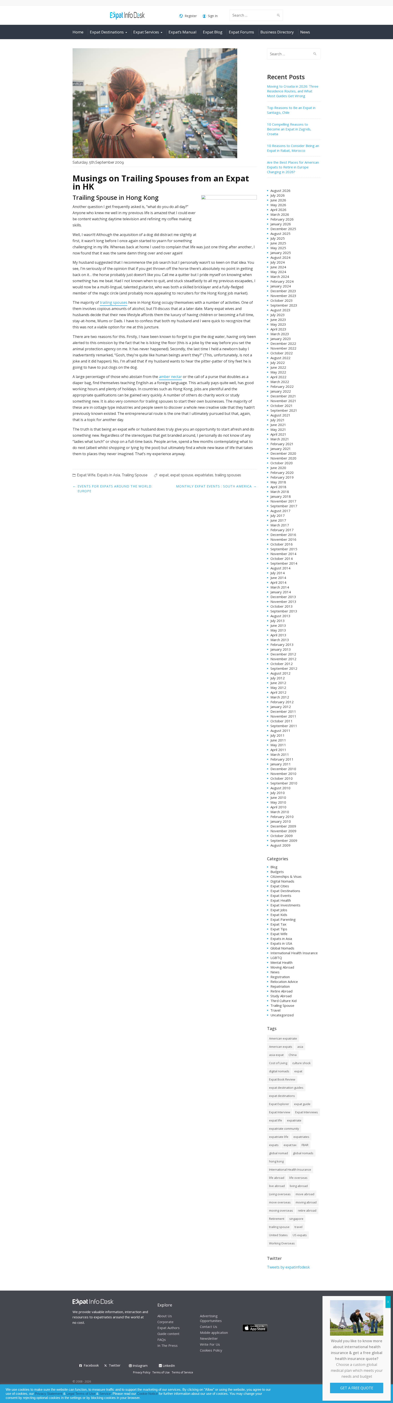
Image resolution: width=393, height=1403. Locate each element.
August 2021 (280, 415)
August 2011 (280, 730)
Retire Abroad (281, 991)
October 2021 (281, 405)
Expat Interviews (306, 1112)
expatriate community (284, 1128)
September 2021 (283, 410)
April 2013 (278, 635)
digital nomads (279, 1071)
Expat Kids (278, 914)
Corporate (165, 1321)
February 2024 (282, 281)
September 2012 (283, 668)
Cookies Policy (211, 1350)
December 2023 (283, 291)
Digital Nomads (282, 881)
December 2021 (283, 396)
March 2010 (279, 811)
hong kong (276, 1161)
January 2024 (280, 286)
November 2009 (283, 831)
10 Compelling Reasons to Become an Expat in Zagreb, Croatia (289, 129)
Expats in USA (281, 943)
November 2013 (283, 601)
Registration (280, 976)
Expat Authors (168, 1327)
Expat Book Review (282, 1079)
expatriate (294, 1120)
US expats (300, 1235)
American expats (280, 1047)
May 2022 (278, 372)
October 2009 (281, 835)
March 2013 (279, 639)
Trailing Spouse (134, 475)
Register (191, 16)
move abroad (305, 1194)
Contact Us (208, 1326)
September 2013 (283, 611)
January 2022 (280, 391)
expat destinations (282, 1096)
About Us (164, 1316)
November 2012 (283, 659)
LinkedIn (168, 1365)
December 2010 (283, 768)
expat (164, 475)
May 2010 (278, 802)
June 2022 (278, 367)
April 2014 (278, 582)
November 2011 (283, 716)
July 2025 (277, 238)
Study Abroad (281, 996)
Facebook (91, 1365)
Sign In (213, 16)
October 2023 (281, 300)
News (305, 32)
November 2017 (283, 501)
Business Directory (277, 32)
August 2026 (280, 190)
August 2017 (280, 510)
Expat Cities (279, 886)
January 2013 (280, 649)
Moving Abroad (282, 967)
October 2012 (281, 663)
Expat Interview (279, 1112)
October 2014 (281, 558)
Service (105, 1393)
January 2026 (280, 224)
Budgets (277, 871)
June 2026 (278, 200)
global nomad (278, 1153)
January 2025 (280, 252)
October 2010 (281, 778)
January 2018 (280, 496)
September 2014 (283, 563)
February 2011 (282, 759)
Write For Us (210, 1344)
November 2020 (283, 458)
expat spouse (181, 475)
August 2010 (280, 788)
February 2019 (282, 477)
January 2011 (280, 764)
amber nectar (170, 376)
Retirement (276, 1219)
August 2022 (280, 357)
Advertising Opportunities (211, 1318)
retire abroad (307, 1210)
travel (298, 1227)
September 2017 (283, 506)
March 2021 (279, 439)
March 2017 (279, 525)
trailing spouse (279, 1227)
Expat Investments (285, 905)
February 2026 (282, 219)
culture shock (301, 1063)
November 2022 (283, 348)
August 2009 (280, 845)
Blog (273, 867)
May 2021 (278, 429)
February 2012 (282, 702)
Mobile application (214, 1332)
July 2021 (277, 420)
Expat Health (280, 900)
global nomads (303, 1153)
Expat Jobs (278, 910)
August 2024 (280, 257)
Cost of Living (278, 1063)
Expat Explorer (279, 1104)
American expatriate (283, 1038)
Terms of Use (161, 1372)
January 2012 (280, 706)
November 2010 (283, 773)
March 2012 (279, 697)
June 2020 (278, 467)
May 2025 (278, 248)
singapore (296, 1219)
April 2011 (278, 749)
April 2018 (278, 487)
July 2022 (277, 362)
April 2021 (278, 434)
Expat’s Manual (182, 32)
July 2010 (277, 792)
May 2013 (278, 630)
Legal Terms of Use (80, 1393)
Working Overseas (282, 1243)
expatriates (204, 475)
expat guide (302, 1104)
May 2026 (278, 205)
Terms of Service (182, 1372)
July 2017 (277, 515)
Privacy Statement (48, 1393)
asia (300, 1047)
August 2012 (280, 673)
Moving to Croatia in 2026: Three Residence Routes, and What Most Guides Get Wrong (292, 91)
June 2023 (278, 319)
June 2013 (278, 625)
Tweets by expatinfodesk (288, 1267)
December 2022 (283, 343)
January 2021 (280, 448)
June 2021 (278, 424)
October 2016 (281, 544)
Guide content (168, 1333)
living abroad (299, 1186)
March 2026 (279, 214)
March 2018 (279, 491)
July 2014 (277, 573)
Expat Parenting (283, 919)
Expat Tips (278, 929)
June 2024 (278, 267)
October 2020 (281, 463)
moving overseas (281, 1210)
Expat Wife (86, 475)
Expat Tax (278, 924)
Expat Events (280, 895)
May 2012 (278, 687)
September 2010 (283, 783)
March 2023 (279, 334)
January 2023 (280, 338)
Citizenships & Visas (286, 876)
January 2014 (280, 592)
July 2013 (277, 620)
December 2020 (283, 453)
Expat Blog (212, 32)
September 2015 (283, 549)
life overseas (298, 1178)
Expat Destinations (107, 32)
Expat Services (146, 32)
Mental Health (281, 962)
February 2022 (282, 386)
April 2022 (278, 377)
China (293, 1055)
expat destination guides (286, 1088)
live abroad (277, 1186)
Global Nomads (282, 948)
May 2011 (278, 745)
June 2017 (278, 520)
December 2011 (283, 711)
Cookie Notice (147, 1393)
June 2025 (278, 243)
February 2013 (282, 644)
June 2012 (278, 682)
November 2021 (283, 400)
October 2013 (281, 606)
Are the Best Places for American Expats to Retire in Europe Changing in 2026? (293, 167)
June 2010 (278, 797)
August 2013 (280, 616)
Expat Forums (241, 32)
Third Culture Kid (283, 1000)
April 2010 (278, 807)
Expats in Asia (108, 475)
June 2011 (278, 740)
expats (274, 1145)
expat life (275, 1120)
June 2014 (278, 577)
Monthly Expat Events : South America (214, 486)
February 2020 (282, 472)
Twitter (115, 1365)
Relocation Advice (284, 981)
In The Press (167, 1345)
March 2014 (279, 587)
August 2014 (280, 568)
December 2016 (283, 534)
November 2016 (283, 539)
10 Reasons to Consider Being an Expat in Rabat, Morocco (293, 148)
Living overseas (280, 1194)
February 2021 (282, 443)
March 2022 (279, 381)
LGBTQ (276, 957)
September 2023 (283, 305)
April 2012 (278, 692)
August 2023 (280, 310)
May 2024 (278, 271)
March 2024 (279, 276)
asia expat (276, 1055)
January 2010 (280, 821)
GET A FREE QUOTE (356, 1387)
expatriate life (278, 1137)
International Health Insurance (294, 953)
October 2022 (281, 353)
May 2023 (278, 324)
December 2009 (283, 826)
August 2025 (280, 233)
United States (278, 1235)
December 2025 (283, 228)
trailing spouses (113, 302)
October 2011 (281, 721)
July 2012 (277, 678)
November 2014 (283, 553)
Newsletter (209, 1338)
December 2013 (283, 596)
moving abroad (306, 1202)
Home (78, 32)
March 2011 (279, 754)
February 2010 (282, 816)
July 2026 (277, 195)
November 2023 (283, 295)
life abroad (276, 1178)
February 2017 (282, 530)
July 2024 (277, 262)
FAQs (161, 1339)
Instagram (140, 1365)
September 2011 (283, 725)
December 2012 (283, 654)
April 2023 (278, 329)
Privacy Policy (141, 1372)
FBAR (305, 1145)
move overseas (280, 1202)
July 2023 (277, 314)
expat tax (290, 1145)
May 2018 (278, 482)
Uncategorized (282, 1015)
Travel (275, 1010)
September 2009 (283, 840)
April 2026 (278, 209)
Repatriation (280, 986)
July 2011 (277, 735)
